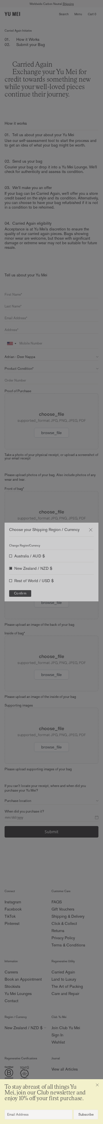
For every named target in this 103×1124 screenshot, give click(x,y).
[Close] (97, 1085)
